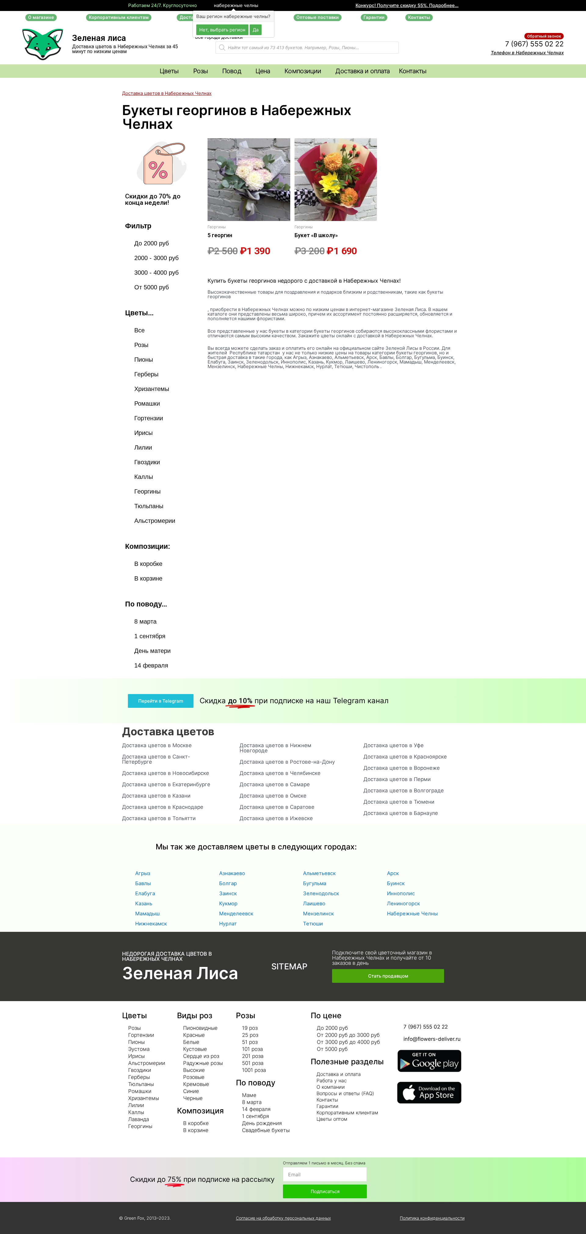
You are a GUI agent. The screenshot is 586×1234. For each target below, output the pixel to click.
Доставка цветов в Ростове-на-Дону (287, 762)
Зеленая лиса (99, 38)
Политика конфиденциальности (432, 1218)
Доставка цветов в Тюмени (399, 802)
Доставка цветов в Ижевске (276, 818)
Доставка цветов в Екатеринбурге (166, 784)
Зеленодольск (321, 893)
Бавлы (143, 883)
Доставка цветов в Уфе (394, 745)
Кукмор (228, 903)
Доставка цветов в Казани (156, 796)
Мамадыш (147, 913)
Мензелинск (318, 913)
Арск (393, 873)
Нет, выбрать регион (222, 29)
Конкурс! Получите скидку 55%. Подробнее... (407, 5)
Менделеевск (236, 913)
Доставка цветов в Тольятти (159, 818)
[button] (41, 17)
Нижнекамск (151, 924)
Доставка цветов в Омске (273, 796)
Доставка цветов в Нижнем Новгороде (275, 748)
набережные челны (235, 5)
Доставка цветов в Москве (157, 745)
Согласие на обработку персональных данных (283, 1218)
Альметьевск (319, 873)
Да (256, 29)
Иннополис (401, 893)
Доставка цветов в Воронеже (402, 768)
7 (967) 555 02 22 (534, 44)
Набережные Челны (412, 913)
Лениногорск (403, 903)
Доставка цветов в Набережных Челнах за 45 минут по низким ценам (125, 49)
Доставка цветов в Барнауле (401, 813)
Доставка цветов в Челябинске (280, 773)
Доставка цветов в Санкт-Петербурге (156, 759)
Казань (143, 903)
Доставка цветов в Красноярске (405, 757)
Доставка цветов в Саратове (277, 807)
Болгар (228, 883)
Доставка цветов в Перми (397, 779)
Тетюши (313, 924)
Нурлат (228, 924)
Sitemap (289, 966)
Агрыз (142, 873)
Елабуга (145, 893)
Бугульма (314, 883)
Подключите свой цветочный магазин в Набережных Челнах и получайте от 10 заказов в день (382, 958)
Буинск (396, 883)
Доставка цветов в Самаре (275, 784)
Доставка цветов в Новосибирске (165, 773)
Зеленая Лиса (180, 973)
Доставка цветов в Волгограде (404, 790)
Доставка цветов (168, 731)
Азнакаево (232, 873)
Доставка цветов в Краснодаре (162, 807)
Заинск (228, 893)
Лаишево (314, 903)
